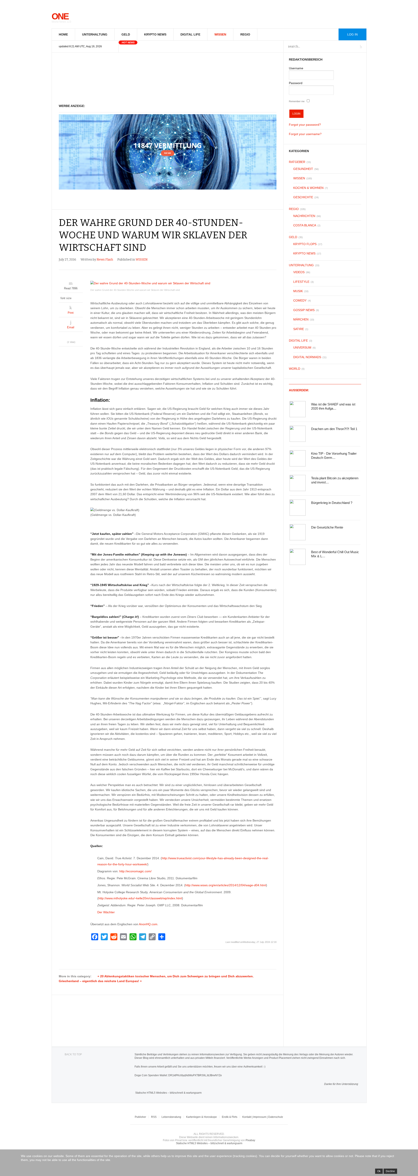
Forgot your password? (305, 124)
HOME (63, 34)
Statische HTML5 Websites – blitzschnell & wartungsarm (168, 1092)
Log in (352, 34)
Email (70, 327)
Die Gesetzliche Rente (327, 527)
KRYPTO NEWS (155, 34)
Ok (379, 1171)
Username (296, 68)
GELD (125, 34)
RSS (154, 1116)
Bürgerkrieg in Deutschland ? (331, 503)
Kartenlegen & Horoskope (201, 1116)
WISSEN (220, 34)
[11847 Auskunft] (168, 188)
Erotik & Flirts (229, 1116)
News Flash (105, 259)
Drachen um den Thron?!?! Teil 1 (334, 429)
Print (71, 312)
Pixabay (250, 1140)
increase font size (79, 297)
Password (295, 83)
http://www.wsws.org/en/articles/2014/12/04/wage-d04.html (225, 885)
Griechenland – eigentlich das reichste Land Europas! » (100, 981)
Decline (390, 1171)
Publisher (140, 1116)
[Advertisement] (168, 78)
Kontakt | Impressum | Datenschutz (262, 1116)
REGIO (245, 34)
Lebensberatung (171, 1116)
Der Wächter (106, 912)
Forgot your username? (305, 134)
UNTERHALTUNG (94, 34)
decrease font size (75, 297)
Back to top (73, 1054)
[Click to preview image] (183, 283)
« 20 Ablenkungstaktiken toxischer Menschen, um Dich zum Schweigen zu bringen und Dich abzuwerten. (176, 976)
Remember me (297, 101)
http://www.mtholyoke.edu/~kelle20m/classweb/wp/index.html (140, 898)
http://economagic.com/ (135, 871)
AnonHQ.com (148, 924)
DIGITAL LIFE (190, 34)
